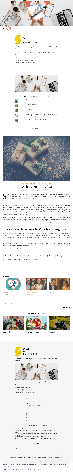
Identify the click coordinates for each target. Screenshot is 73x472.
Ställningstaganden (37, 405)
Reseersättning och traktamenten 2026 (38, 119)
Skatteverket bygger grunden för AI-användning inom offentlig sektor (36, 433)
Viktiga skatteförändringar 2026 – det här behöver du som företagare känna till (41, 115)
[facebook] (35, 2)
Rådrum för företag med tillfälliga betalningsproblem (31, 438)
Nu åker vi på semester (33, 100)
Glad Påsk (29, 109)
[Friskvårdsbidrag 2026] (13, 284)
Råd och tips (35, 183)
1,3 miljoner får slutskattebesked (25, 429)
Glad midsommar (31, 105)
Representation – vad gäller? (57, 291)
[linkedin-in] (37, 2)
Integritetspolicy (59, 457)
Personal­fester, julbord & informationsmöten (33, 292)
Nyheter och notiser (37, 425)
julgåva (11, 303)
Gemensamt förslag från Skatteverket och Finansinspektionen (33, 430)
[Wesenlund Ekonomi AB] (36, 13)
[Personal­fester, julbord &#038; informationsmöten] (36, 284)
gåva (5, 303)
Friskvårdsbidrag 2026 (9, 291)
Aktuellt (25, 183)
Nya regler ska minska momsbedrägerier (27, 436)
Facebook (36, 128)
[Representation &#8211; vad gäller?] (59, 284)
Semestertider (54, 332)
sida (20, 249)
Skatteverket (46, 183)
